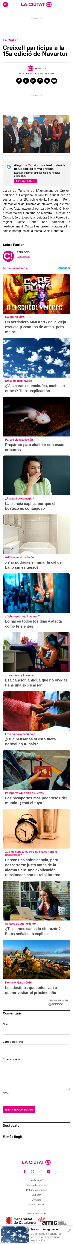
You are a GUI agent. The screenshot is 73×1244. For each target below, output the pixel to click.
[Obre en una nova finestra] (21, 1220)
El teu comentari (12, 1059)
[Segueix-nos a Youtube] (48, 1171)
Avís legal (36, 1180)
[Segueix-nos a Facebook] (24, 1171)
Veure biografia (23, 256)
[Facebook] (19, 81)
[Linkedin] (33, 81)
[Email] (54, 81)
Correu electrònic (13, 1041)
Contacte (36, 1199)
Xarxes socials (36, 1204)
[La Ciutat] (36, 4)
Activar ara (24, 181)
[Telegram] (47, 81)
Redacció (40, 68)
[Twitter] (26, 81)
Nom (5, 1023)
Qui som (36, 1194)
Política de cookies (36, 1190)
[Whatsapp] (40, 81)
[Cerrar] (70, 1231)
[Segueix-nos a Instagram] (40, 1171)
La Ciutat (10, 40)
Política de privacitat (36, 1185)
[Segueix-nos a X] (32, 1171)
